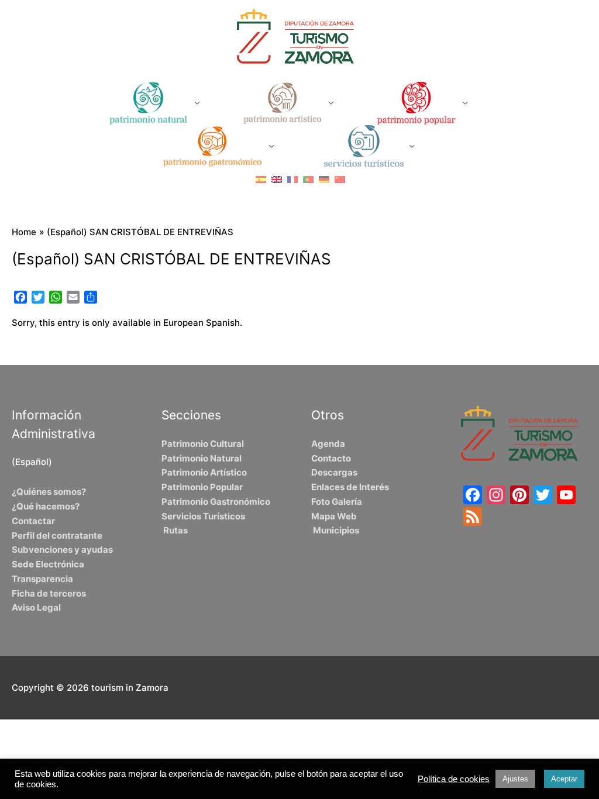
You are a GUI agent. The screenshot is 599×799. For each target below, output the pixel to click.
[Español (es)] (261, 178)
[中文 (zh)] (340, 178)
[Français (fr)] (292, 178)
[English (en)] (276, 178)
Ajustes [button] (515, 778)
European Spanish (201, 322)
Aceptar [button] (564, 778)
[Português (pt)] (308, 178)
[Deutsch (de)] (324, 178)
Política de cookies (454, 779)
